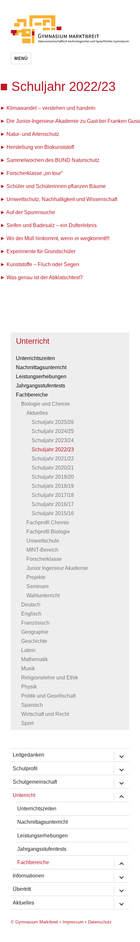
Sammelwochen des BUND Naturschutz (53, 160)
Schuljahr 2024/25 (53, 431)
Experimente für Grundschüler (41, 251)
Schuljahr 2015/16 (53, 513)
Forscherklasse (44, 559)
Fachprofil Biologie (48, 531)
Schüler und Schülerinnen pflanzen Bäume (56, 186)
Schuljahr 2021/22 (53, 458)
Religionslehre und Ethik (49, 677)
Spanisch (32, 705)
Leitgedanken (28, 755)
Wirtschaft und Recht (45, 714)
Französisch (35, 623)
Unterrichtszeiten (35, 358)
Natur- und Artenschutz (33, 134)
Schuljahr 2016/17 (53, 504)
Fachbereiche (32, 395)
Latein (28, 650)
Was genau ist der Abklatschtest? (45, 277)
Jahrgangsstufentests (40, 385)
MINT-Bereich (42, 550)
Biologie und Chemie (45, 404)
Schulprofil (25, 768)
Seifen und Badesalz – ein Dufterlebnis (52, 225)
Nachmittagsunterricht (41, 367)
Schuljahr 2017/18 (53, 495)
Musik (28, 668)
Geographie (35, 632)
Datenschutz (100, 922)
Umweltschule (42, 540)
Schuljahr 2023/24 (53, 440)
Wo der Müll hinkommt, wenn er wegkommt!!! (58, 238)
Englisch (31, 613)
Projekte (36, 577)
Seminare (37, 586)
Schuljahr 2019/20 (53, 477)
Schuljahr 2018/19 (53, 486)
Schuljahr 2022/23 (53, 449)
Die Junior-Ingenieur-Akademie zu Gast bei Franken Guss (73, 121)
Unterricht (32, 341)
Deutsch (30, 604)
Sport (27, 723)
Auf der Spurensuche (30, 212)
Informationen (28, 875)
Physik (29, 686)
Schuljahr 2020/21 (53, 468)
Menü (20, 58)
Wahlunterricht (43, 595)
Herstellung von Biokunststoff (40, 147)
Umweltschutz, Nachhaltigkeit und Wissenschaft (62, 199)
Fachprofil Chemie (47, 522)
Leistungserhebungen (41, 376)
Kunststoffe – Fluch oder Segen (43, 264)
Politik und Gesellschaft (48, 696)
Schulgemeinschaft (35, 782)
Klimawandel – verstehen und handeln (51, 108)
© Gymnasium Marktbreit (34, 922)
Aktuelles (37, 413)
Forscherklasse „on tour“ (35, 173)
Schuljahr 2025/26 (53, 422)
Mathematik (34, 659)
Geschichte (34, 641)
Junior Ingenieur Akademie (57, 568)
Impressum (73, 922)
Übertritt (22, 889)
